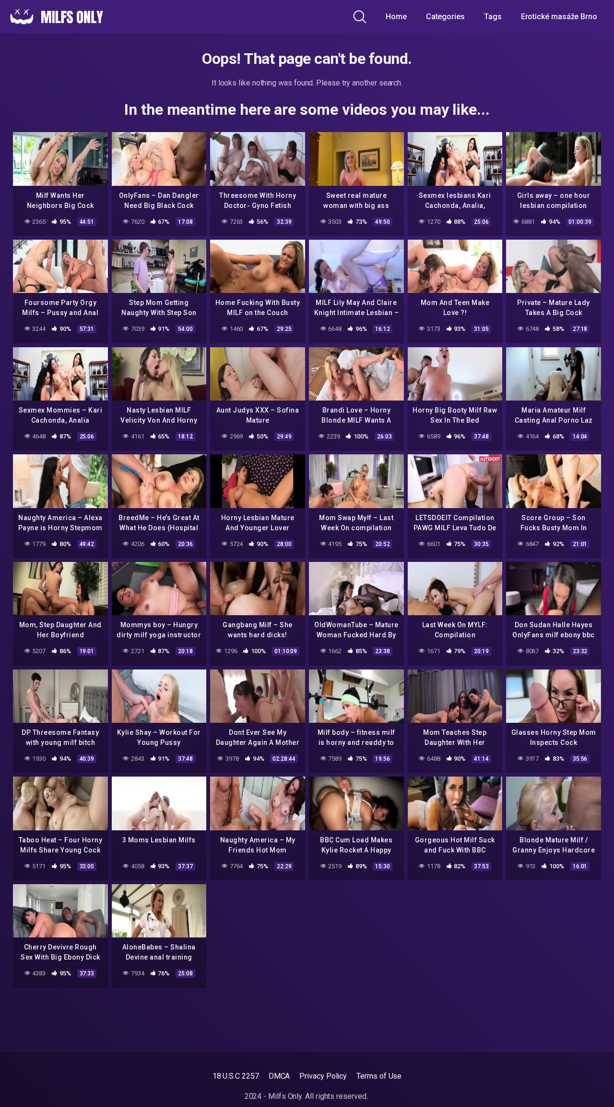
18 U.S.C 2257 (236, 1076)
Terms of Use (378, 1076)
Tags (493, 16)
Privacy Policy (323, 1076)
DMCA (279, 1076)
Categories (445, 16)
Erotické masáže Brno (559, 16)
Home (396, 16)
